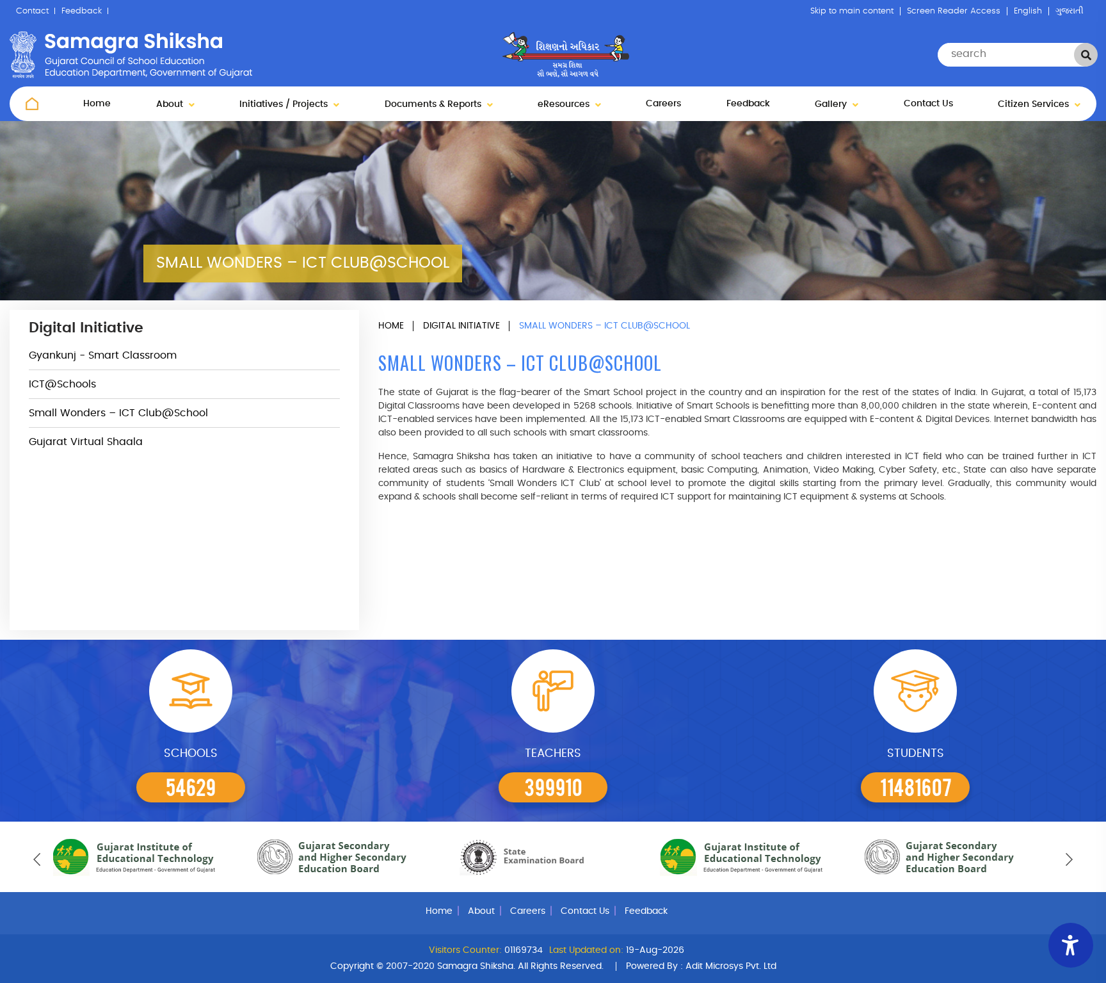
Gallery (832, 104)
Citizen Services (1034, 104)
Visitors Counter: (465, 950)
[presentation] (36, 859)
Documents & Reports (434, 104)
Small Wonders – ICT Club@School (118, 413)
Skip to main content (852, 11)
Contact (32, 11)
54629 (191, 786)
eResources (565, 104)
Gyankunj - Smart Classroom (103, 355)
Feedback (81, 11)
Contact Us (928, 103)
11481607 (916, 786)
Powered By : (701, 966)
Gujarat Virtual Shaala (86, 442)
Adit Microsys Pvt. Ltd (730, 966)
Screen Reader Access (953, 11)
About (171, 104)
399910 (553, 786)
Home (97, 103)
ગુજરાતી (1069, 11)
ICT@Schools (62, 384)
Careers (663, 103)
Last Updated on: (586, 950)
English (1028, 11)
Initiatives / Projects (284, 104)
